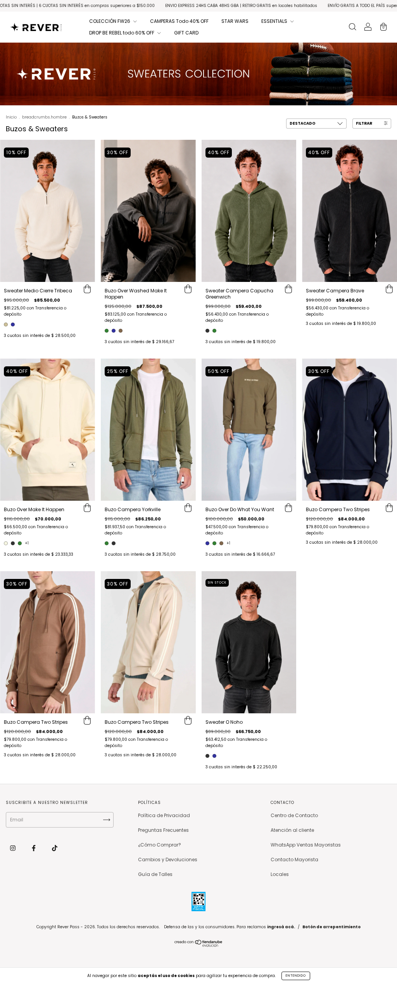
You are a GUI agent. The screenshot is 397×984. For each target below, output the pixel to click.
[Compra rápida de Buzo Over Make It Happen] (87, 508)
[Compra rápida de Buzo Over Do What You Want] (288, 508)
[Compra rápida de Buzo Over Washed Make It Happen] (188, 289)
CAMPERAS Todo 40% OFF (179, 21)
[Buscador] (352, 27)
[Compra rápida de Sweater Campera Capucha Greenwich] (288, 289)
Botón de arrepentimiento (331, 927)
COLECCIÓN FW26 (110, 21)
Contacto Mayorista (294, 859)
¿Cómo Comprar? (159, 844)
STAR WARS (235, 21)
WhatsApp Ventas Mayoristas (306, 844)
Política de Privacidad (164, 815)
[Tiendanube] (198, 945)
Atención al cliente (292, 830)
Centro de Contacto (294, 815)
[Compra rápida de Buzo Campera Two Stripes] (389, 508)
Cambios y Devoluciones (167, 859)
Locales (280, 874)
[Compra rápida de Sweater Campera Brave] (389, 289)
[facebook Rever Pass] (34, 848)
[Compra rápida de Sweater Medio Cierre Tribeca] (87, 289)
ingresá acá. (281, 927)
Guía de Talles (155, 874)
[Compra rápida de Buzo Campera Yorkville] (188, 508)
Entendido (296, 976)
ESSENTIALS (274, 21)
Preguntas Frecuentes (163, 830)
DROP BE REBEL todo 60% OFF (122, 32)
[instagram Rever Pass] (13, 848)
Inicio (11, 117)
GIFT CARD (186, 32)
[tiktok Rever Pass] (55, 848)
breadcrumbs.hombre (44, 117)
